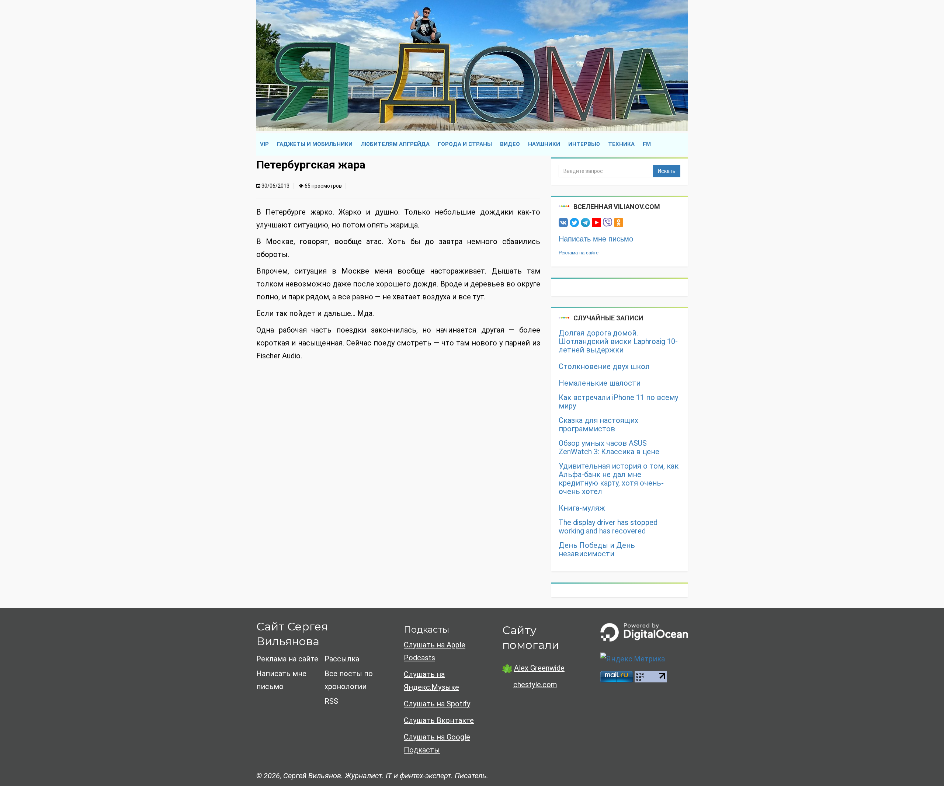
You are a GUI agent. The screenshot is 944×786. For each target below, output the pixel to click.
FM (647, 144)
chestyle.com (535, 684)
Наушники (544, 144)
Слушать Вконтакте (439, 720)
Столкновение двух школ (604, 366)
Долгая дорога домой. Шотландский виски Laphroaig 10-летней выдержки (618, 341)
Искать (667, 171)
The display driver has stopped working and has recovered (608, 526)
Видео (510, 144)
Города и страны (465, 144)
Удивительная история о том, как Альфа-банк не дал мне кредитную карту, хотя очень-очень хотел (618, 479)
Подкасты (426, 629)
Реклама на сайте (578, 252)
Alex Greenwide (539, 668)
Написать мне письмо (596, 239)
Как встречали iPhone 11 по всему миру (618, 401)
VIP (264, 144)
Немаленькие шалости (600, 383)
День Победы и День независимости (597, 549)
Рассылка (341, 658)
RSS (331, 701)
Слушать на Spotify (437, 703)
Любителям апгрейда (395, 144)
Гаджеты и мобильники (315, 144)
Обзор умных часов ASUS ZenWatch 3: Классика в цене (609, 447)
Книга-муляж (582, 508)
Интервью (584, 144)
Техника (621, 144)
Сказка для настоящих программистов (598, 424)
